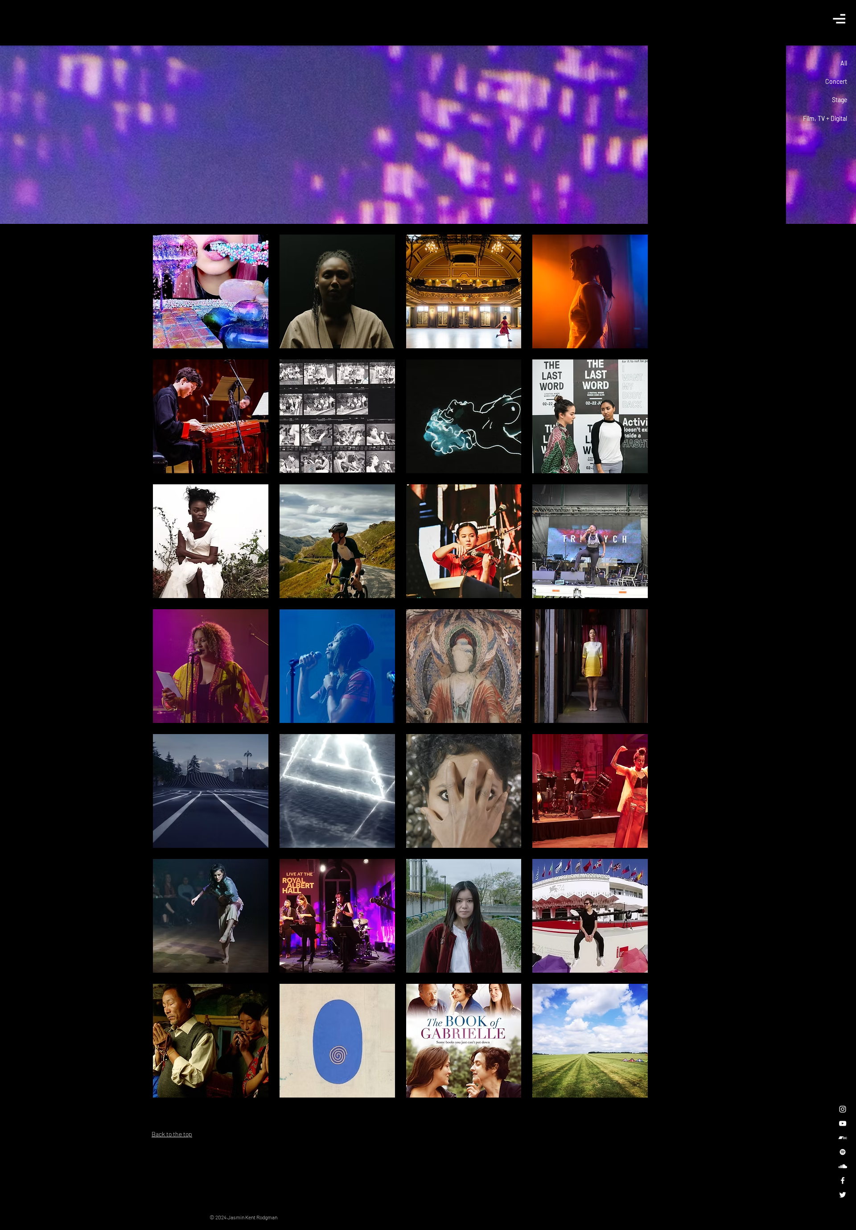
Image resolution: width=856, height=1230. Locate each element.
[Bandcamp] (842, 1137)
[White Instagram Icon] (842, 1109)
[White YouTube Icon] (842, 1123)
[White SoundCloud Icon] (842, 1166)
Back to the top (172, 1134)
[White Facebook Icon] (842, 1180)
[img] (590, 416)
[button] (839, 18)
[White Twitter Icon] (842, 1194)
